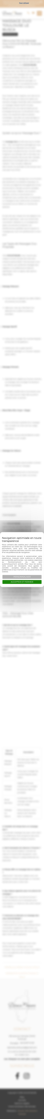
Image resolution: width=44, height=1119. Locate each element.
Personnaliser (22, 577)
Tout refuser (24, 3)
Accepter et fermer (22, 582)
